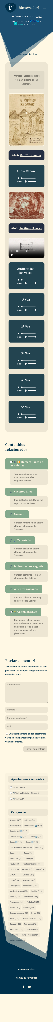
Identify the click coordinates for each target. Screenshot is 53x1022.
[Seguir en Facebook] (23, 986)
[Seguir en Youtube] (29, 986)
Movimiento (30, 886)
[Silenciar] (25, 181)
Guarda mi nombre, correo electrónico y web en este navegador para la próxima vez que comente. (25, 737)
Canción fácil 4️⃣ (18, 837)
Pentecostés (16, 902)
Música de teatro (19, 891)
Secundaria (16, 929)
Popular (28, 908)
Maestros (29, 880)
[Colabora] (34, 21)
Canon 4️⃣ (32, 842)
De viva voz (16, 858)
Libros (14, 880)
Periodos (33, 902)
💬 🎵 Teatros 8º (17, 799)
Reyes (35, 913)
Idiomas (27, 869)
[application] (26, 180)
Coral (39, 848)
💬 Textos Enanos (17, 787)
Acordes (15, 820)
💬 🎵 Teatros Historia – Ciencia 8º (24, 793)
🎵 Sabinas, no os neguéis (26, 566)
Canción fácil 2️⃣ (33, 826)
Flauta (14, 864)
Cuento (15, 853)
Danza (28, 853)
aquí (39, 16)
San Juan (15, 924)
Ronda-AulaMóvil (32, 919)
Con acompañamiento (21, 848)
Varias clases (17, 940)
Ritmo (14, 919)
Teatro (14, 935)
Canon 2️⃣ (35, 837)
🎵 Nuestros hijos (21, 491)
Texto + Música (30, 935)
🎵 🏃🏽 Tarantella (20, 540)
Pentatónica (31, 897)
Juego (40, 869)
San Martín (30, 924)
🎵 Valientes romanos (24, 589)
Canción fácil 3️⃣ (18, 831)
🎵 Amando (17, 514)
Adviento (29, 820)
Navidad (36, 891)
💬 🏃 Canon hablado (23, 611)
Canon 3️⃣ (16, 842)
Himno (14, 869)
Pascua (15, 897)
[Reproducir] (18, 178)
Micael (15, 886)
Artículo (15, 826)
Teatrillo (32, 929)
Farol (29, 858)
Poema (15, 908)
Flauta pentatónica (32, 864)
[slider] (31, 181)
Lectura (14, 875)
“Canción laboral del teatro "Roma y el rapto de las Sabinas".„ (26, 80)
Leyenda (28, 875)
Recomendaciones (19, 913)
